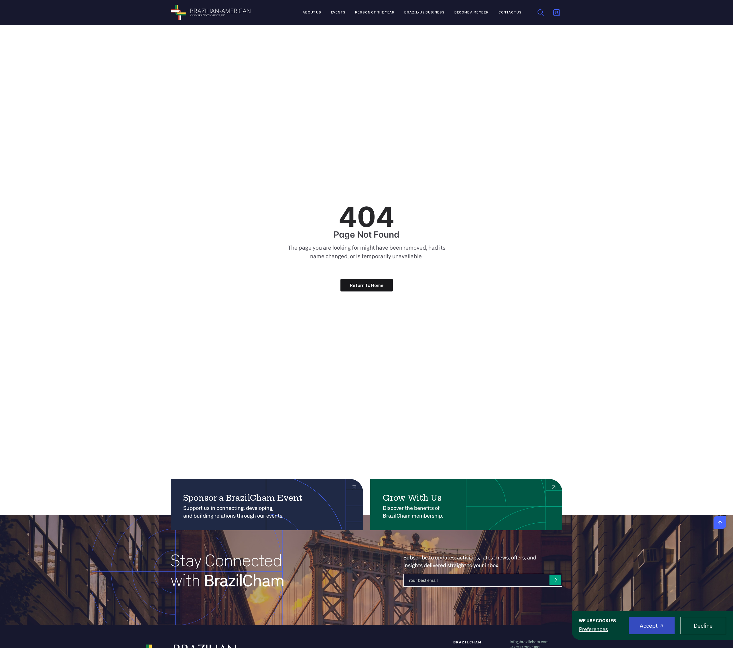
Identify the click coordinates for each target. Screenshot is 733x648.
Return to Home (366, 285)
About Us (312, 12)
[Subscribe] (555, 580)
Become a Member (471, 12)
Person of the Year (375, 12)
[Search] (541, 12)
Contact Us (510, 12)
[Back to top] (720, 522)
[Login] (556, 12)
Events (338, 12)
